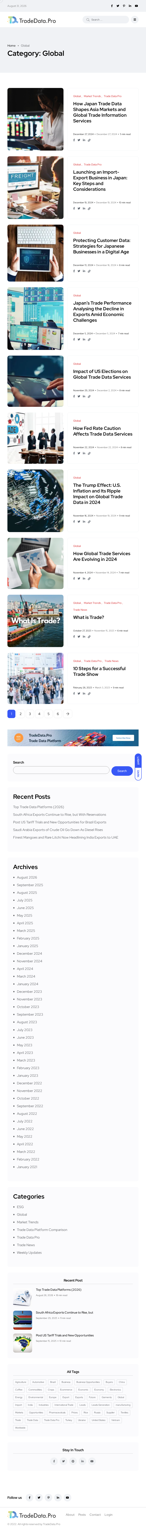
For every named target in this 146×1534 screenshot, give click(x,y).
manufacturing (123, 1404)
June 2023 (25, 1037)
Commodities (35, 1389)
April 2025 (25, 923)
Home (11, 46)
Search (18, 762)
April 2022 (25, 1144)
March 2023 (26, 1060)
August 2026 (27, 877)
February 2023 (28, 1068)
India (30, 1404)
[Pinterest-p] (48, 1497)
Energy (18, 1397)
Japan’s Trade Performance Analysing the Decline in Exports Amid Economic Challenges (102, 311)
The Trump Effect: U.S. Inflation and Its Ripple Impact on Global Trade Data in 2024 (98, 493)
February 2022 (28, 1159)
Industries (43, 1404)
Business (66, 1382)
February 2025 (28, 938)
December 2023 (29, 991)
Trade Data (32, 1420)
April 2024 (25, 969)
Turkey (68, 1420)
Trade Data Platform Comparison (42, 1230)
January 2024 (27, 984)
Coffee (18, 1389)
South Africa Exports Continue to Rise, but (64, 1313)
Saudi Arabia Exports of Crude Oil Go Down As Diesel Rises (58, 830)
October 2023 (28, 1007)
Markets (19, 1412)
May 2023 (24, 1045)
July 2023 (25, 1030)
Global (22, 1214)
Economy (99, 1389)
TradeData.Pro (51, 1524)
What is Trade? (88, 617)
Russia (97, 1412)
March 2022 (26, 1151)
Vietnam (115, 1420)
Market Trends (27, 1222)
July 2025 (25, 900)
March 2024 (26, 976)
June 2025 (25, 908)
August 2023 (27, 1022)
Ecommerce (66, 1389)
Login (109, 1515)
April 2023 (25, 1052)
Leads (82, 1404)
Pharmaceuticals (57, 1412)
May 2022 (24, 1136)
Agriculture (20, 1382)
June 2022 (25, 1129)
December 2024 (29, 953)
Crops (51, 1389)
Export (66, 1397)
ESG (20, 1207)
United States (98, 1420)
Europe (52, 1397)
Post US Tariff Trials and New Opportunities (65, 1335)
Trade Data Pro (28, 1237)
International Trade (64, 1404)
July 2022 (25, 1121)
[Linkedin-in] (58, 1497)
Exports (79, 1397)
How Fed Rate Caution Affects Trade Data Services (102, 431)
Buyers (109, 1382)
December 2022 (29, 1083)
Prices (74, 1412)
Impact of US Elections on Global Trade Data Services (102, 374)
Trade (18, 1420)
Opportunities (36, 1412)
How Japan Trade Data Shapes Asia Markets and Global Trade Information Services (100, 112)
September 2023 (30, 1014)
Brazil (53, 1382)
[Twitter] (39, 1497)
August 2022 (27, 1113)
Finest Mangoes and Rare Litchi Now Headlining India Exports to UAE (65, 837)
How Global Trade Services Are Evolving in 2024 (101, 556)
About (70, 1515)
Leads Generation (101, 1404)
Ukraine (82, 1420)
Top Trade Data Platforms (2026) (38, 807)
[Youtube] (67, 1497)
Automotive (38, 1382)
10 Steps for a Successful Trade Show (99, 671)
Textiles (124, 1412)
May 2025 (24, 915)
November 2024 (29, 961)
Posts (82, 1515)
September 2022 (30, 1106)
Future (92, 1397)
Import (18, 1404)
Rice (86, 1412)
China (122, 1382)
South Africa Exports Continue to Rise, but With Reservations (59, 814)
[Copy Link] (89, 140)
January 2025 (27, 946)
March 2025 (26, 930)
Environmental (36, 1397)
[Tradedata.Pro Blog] (31, 19)
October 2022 (28, 1098)
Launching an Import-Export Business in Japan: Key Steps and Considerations (100, 180)
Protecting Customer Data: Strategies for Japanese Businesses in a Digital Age (101, 246)
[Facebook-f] (29, 1497)
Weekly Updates (29, 1252)
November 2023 (29, 999)
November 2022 (29, 1091)
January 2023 (27, 1075)
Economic (83, 1389)
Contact (95, 1515)
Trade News (26, 1245)
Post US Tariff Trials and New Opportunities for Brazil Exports (59, 822)
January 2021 (27, 1167)
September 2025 (30, 885)
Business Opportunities (88, 1382)
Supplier (110, 1412)
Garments (107, 1397)
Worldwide (20, 1427)
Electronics (115, 1389)
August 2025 (27, 892)
